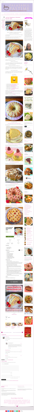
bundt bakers (3, 23)
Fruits (2, 21)
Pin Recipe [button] (19, 236)
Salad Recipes (24, 402)
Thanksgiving (15, 403)
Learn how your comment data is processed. (13, 380)
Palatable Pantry (25, 401)
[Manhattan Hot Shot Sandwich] (28, 175)
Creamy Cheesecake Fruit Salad (30, 240)
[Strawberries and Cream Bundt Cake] (20, 324)
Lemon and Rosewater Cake (14, 183)
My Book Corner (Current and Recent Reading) (17, 401)
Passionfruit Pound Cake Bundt (15, 88)
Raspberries (2, 22)
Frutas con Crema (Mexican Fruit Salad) (7, 332)
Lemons (4, 21)
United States (4, 22)
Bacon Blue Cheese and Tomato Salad (28, 211)
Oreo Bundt (14, 87)
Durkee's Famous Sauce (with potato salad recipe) (29, 231)
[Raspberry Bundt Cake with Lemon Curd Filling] (8, 324)
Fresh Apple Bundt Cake (12, 86)
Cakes (2, 20)
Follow (25, 126)
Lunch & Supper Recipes (9, 401)
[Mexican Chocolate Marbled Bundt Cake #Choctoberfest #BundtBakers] (14, 324)
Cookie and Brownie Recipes (18, 400)
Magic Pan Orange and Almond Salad (27, 206)
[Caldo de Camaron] (28, 303)
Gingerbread (25, 213)
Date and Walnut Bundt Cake (13, 84)
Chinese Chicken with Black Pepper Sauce (29, 239)
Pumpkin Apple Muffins (26, 214)
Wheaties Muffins (26, 209)
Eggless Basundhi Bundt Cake (14, 85)
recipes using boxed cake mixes (3, 26)
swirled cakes (4, 28)
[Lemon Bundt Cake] (14, 134)
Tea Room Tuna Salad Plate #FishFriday (17, 332)
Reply (21, 343)
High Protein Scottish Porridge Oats (27, 207)
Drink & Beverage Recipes (25, 400)
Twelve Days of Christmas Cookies (21, 403)
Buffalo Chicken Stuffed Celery (27, 210)
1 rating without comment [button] (10, 359)
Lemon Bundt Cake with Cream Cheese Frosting (14, 123)
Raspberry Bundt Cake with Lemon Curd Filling (7, 326)
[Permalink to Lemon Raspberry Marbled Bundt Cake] (4, 17)
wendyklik (6, 336)
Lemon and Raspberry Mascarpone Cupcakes (14, 143)
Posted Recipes (20, 402)
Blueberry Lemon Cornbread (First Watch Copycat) (29, 228)
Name (11, 372)
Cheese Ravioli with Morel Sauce (27, 205)
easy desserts (4, 24)
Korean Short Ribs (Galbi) (26, 212)
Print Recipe (10, 236)
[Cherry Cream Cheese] (28, 164)
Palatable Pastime (17, 398)
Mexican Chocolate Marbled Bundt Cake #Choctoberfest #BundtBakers (13, 327)
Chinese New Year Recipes (9, 400)
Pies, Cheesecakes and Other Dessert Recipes (13, 402)
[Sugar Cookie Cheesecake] (28, 95)
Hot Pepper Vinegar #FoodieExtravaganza (29, 230)
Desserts (4, 20)
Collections (13, 400)
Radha (6, 355)
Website (11, 375)
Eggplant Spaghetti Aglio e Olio (27, 208)
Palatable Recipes (14, 314)
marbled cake (3, 25)
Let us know (14, 282)
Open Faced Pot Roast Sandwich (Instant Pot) (29, 244)
